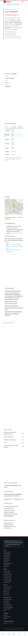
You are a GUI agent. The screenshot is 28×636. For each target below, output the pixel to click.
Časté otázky (6, 602)
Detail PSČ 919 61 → (19, 499)
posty (8, 2)
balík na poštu (18, 22)
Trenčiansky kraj (7, 558)
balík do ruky (8, 22)
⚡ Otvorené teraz (7, 577)
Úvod (5, 4)
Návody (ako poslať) (8, 599)
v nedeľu (20, 233)
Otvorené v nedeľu (7, 580)
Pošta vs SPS (6, 593)
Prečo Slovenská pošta (8, 607)
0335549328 (8, 86)
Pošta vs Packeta (7, 588)
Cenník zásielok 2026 (8, 523)
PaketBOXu (8, 27)
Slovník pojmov (7, 601)
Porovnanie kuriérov (8, 587)
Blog (5, 610)
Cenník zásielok (7, 572)
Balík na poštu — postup (9, 510)
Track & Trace (18, 24)
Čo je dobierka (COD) (8, 508)
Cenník (19, 634)
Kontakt (5, 615)
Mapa (14, 634)
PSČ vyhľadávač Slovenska (10, 526)
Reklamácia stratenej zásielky (10, 514)
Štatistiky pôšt (7, 582)
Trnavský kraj (9, 4)
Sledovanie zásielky (8, 525)
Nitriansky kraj (6, 560)
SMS (14, 34)
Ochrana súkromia (7, 617)
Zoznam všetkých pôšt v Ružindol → (12, 496)
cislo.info (9, 623)
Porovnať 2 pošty (7, 528)
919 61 (7, 82)
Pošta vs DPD (6, 590)
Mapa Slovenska (7, 552)
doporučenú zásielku (15, 21)
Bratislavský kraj (7, 555)
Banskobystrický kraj (8, 563)
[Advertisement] (14, 56)
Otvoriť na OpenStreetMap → (10, 217)
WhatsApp (8, 34)
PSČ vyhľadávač (7, 571)
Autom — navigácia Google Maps (14, 244)
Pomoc (25, 634)
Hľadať (8, 634)
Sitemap (5, 618)
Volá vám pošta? (7, 609)
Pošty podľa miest (7, 553)
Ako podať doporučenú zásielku (11, 506)
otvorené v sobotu (14, 233)
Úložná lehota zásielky (9, 512)
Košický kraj (6, 566)
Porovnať (17, 37)
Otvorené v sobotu (7, 579)
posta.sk (15, 29)
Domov (3, 634)
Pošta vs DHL (6, 595)
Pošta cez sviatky (7, 604)
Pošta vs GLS (6, 591)
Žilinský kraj (6, 561)
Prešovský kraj (7, 565)
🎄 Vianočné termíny (8, 606)
